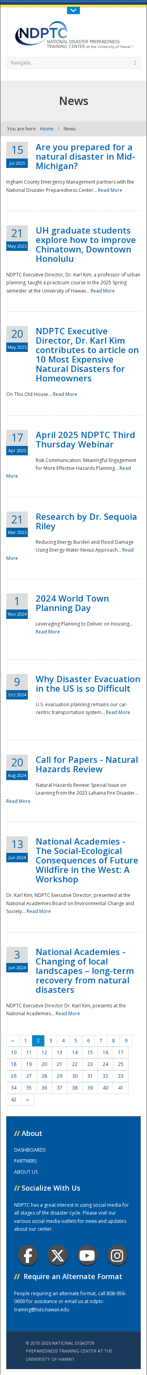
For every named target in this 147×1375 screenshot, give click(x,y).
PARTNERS (25, 1161)
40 (105, 1087)
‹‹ (13, 1040)
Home (47, 128)
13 (59, 1052)
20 (44, 1064)
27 (29, 1076)
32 (105, 1076)
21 (59, 1064)
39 (90, 1087)
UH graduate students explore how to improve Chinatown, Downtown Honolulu (86, 244)
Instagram (117, 1255)
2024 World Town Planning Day (72, 602)
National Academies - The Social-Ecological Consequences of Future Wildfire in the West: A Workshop (87, 860)
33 (120, 1076)
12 (44, 1052)
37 (59, 1087)
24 (105, 1064)
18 (13, 1064)
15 (90, 1052)
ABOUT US (26, 1172)
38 (75, 1087)
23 (90, 1064)
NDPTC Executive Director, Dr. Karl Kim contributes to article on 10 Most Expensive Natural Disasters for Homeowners (87, 354)
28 (44, 1076)
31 (90, 1076)
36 (44, 1087)
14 (75, 1052)
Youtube (87, 1255)
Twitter (57, 1255)
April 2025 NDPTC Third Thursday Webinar (85, 439)
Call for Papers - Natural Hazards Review (87, 764)
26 (13, 1076)
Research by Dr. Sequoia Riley (86, 521)
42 (13, 1099)
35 (29, 1087)
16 (105, 1052)
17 (120, 1052)
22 (75, 1064)
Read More (110, 190)
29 (59, 1076)
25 (120, 1064)
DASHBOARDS (29, 1150)
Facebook (28, 1255)
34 (13, 1087)
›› (27, 1099)
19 (29, 1064)
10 (13, 1052)
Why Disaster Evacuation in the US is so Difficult (88, 683)
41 (120, 1087)
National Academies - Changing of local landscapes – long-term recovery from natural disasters (85, 970)
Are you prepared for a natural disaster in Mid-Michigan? (85, 156)
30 (75, 1076)
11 (29, 1052)
